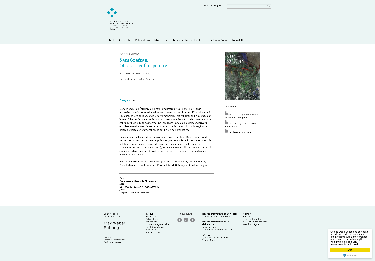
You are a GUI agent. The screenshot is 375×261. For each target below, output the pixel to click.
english (217, 5)
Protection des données (255, 221)
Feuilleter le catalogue (239, 132)
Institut (110, 40)
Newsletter (239, 40)
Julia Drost (186, 137)
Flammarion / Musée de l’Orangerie (137, 180)
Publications (142, 40)
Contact (247, 213)
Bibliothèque (161, 40)
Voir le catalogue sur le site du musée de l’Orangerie (242, 116)
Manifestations (153, 232)
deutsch (208, 5)
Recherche (124, 40)
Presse (246, 216)
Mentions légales (251, 224)
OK (350, 250)
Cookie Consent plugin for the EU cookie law (350, 255)
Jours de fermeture (252, 219)
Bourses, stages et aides (187, 40)
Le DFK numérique (217, 40)
